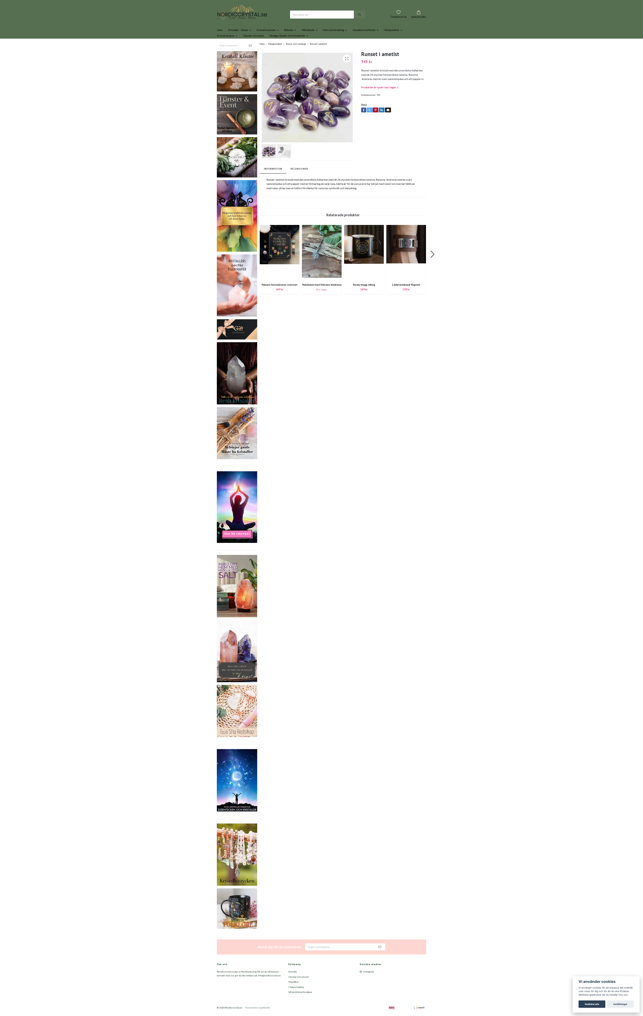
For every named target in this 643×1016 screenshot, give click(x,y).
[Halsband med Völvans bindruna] (322, 263)
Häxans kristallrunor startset (279, 295)
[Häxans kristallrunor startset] (279, 263)
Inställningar (620, 1004)
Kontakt (292, 982)
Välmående (308, 40)
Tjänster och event (253, 46)
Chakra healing (296, 997)
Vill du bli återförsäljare (300, 1002)
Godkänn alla (592, 1004)
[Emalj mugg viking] (364, 263)
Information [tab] (273, 179)
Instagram (368, 982)
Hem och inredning (333, 40)
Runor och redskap (296, 54)
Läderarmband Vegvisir (406, 295)
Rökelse (288, 40)
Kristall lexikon (225, 46)
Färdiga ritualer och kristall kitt (287, 46)
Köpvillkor (293, 992)
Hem (220, 40)
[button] (432, 265)
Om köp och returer (298, 987)
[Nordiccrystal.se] (255, 20)
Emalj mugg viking (364, 295)
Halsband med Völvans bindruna (321, 295)
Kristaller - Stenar (238, 40)
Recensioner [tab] (299, 179)
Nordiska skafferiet (364, 40)
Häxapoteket (391, 40)
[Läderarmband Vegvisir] (406, 263)
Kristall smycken (266, 40)
